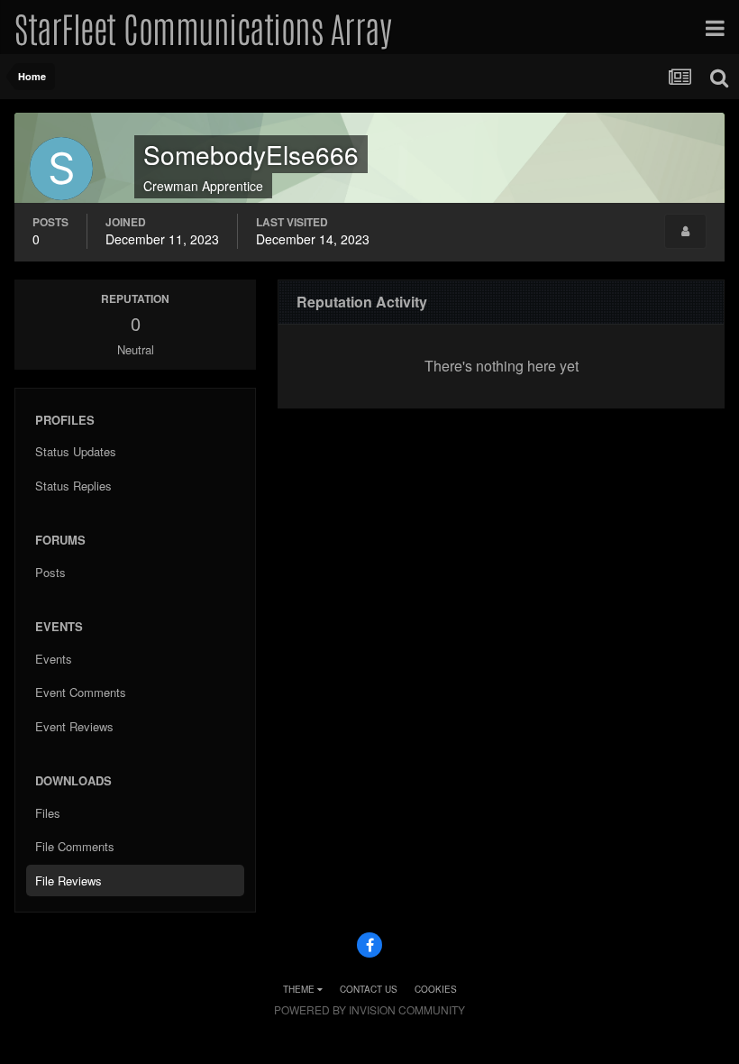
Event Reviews (74, 726)
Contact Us (368, 989)
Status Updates (75, 451)
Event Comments (80, 692)
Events (53, 658)
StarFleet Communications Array (202, 27)
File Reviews (68, 880)
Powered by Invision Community (369, 1009)
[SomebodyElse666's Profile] (685, 231)
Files (47, 812)
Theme (300, 989)
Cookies (436, 989)
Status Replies (73, 485)
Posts (50, 572)
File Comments (74, 846)
